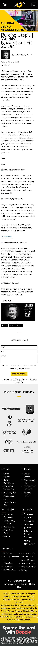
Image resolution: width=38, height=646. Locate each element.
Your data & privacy (28, 567)
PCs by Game (9, 496)
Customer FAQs (27, 557)
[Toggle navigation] (34, 5)
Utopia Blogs (6, 236)
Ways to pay (8, 566)
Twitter (28, 518)
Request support (27, 553)
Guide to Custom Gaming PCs (10, 502)
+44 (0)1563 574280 (18, 581)
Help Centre (8, 553)
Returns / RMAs (10, 570)
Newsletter (30, 544)
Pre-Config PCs (10, 492)
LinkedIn (28, 528)
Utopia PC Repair (27, 560)
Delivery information (11, 557)
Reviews (7, 536)
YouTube (29, 524)
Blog (28, 541)
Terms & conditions (28, 563)
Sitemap (24, 570)
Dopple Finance (9, 527)
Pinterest (29, 537)
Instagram (29, 521)
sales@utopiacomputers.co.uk (15, 584)
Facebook (29, 514)
